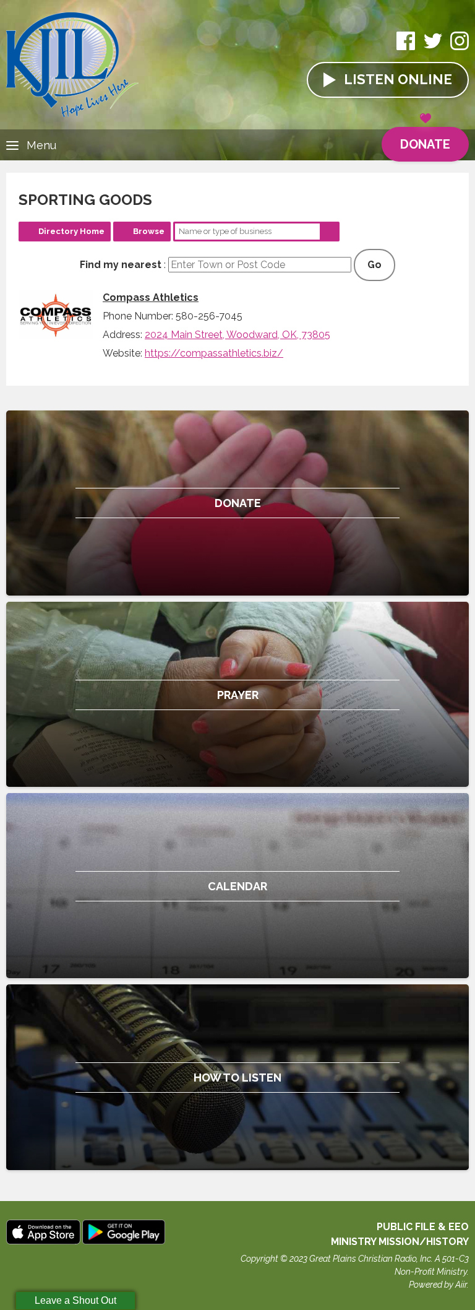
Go (374, 265)
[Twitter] (433, 47)
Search (330, 231)
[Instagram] (459, 47)
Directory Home (71, 231)
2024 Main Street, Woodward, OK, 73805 (237, 335)
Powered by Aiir (438, 1285)
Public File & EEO (423, 1227)
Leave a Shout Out (75, 1300)
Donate (425, 144)
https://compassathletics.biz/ (214, 353)
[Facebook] (405, 47)
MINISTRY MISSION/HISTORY (400, 1241)
